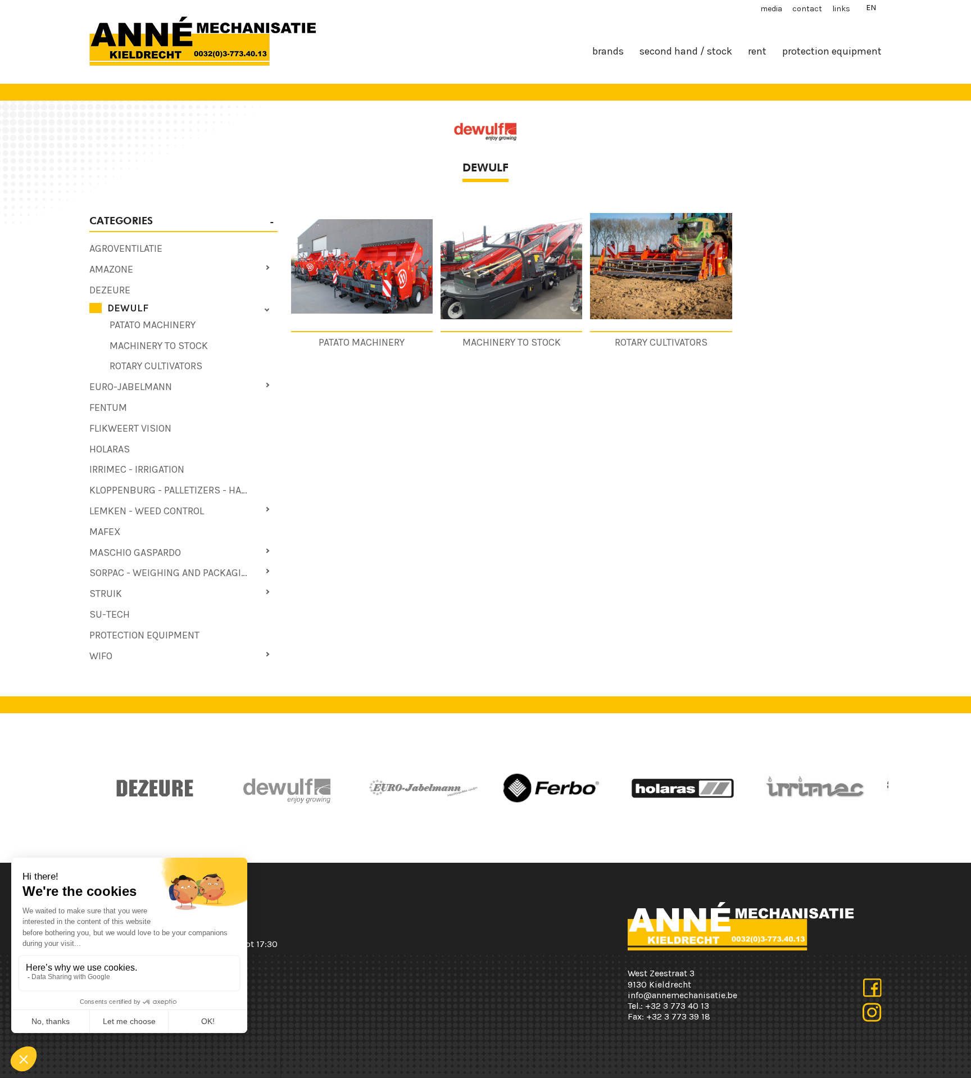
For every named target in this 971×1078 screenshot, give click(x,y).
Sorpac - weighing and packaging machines (183, 573)
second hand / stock (685, 51)
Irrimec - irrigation (136, 469)
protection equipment (832, 51)
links (841, 8)
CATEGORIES (121, 221)
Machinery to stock (159, 345)
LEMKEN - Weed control (146, 511)
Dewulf (127, 308)
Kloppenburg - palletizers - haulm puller (183, 490)
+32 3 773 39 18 (678, 1016)
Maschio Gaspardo (135, 552)
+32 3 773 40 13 (677, 1005)
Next (499, 788)
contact (807, 8)
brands (608, 51)
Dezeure (109, 290)
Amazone (111, 269)
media (771, 8)
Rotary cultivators (156, 366)
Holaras (109, 449)
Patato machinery (153, 325)
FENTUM (108, 407)
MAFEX (105, 532)
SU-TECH (109, 614)
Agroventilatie (125, 248)
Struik (105, 593)
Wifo (100, 656)
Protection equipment (144, 635)
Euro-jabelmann (130, 387)
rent (757, 51)
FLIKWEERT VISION (130, 428)
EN (871, 7)
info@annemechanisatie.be (682, 995)
